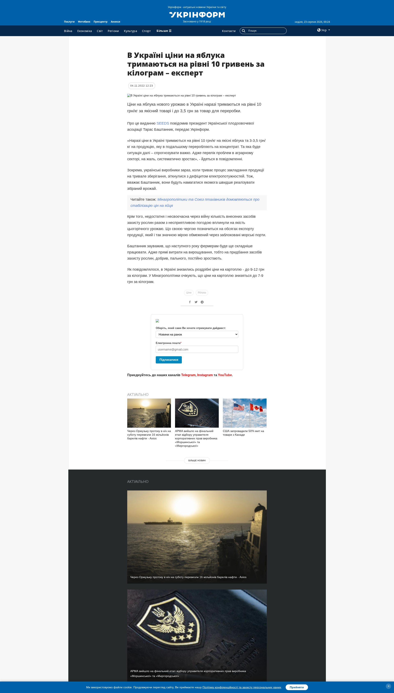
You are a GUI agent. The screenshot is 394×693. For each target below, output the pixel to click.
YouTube (225, 375)
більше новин (197, 460)
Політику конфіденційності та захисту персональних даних (242, 687)
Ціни (188, 292)
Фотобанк (84, 21)
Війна (68, 31)
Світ (100, 31)
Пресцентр (101, 21)
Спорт (146, 31)
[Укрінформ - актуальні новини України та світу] (196, 14)
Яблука (202, 292)
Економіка (84, 31)
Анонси (115, 21)
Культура (130, 31)
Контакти (229, 31)
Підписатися (168, 359)
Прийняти (297, 687)
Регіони (113, 31)
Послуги (69, 21)
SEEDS (163, 123)
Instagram (205, 375)
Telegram (188, 375)
